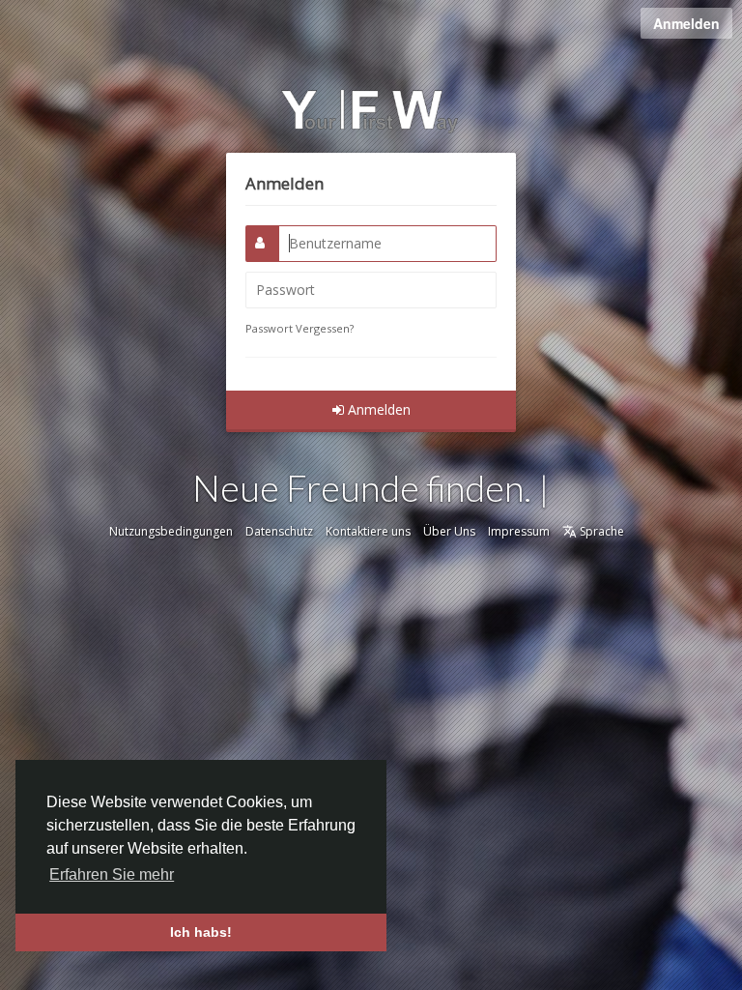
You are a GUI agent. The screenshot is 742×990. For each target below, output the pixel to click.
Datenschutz (279, 531)
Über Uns (449, 531)
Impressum (519, 531)
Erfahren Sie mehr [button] (111, 874)
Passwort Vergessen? (299, 328)
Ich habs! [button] (201, 932)
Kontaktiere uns (368, 531)
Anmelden (686, 23)
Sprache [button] (600, 531)
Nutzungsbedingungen (171, 531)
